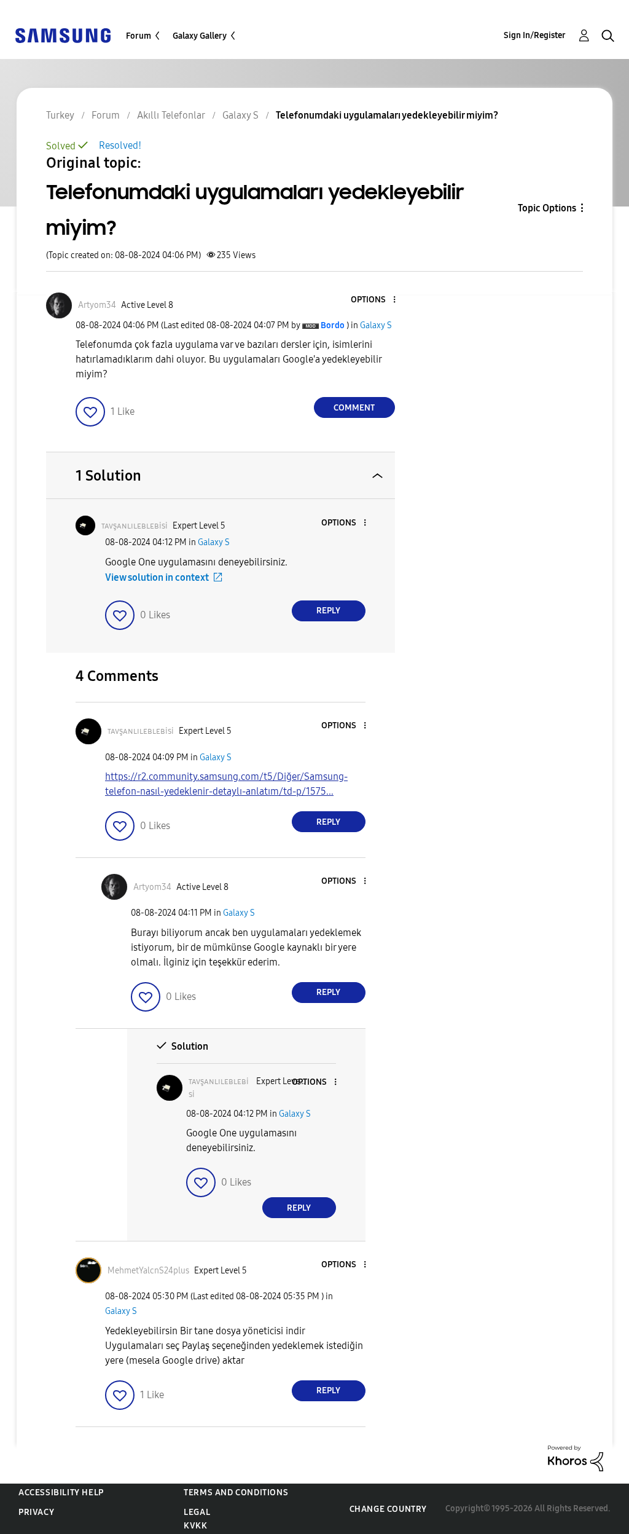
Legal (197, 1512)
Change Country (388, 1509)
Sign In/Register (535, 35)
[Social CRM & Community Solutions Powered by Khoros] (575, 1457)
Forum (138, 36)
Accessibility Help (61, 1492)
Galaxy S (376, 325)
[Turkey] (63, 35)
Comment (354, 408)
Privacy (36, 1512)
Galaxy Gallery (200, 36)
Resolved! (120, 145)
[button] (373, 300)
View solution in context (157, 577)
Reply (328, 610)
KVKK (195, 1525)
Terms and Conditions (236, 1492)
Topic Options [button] (547, 208)
